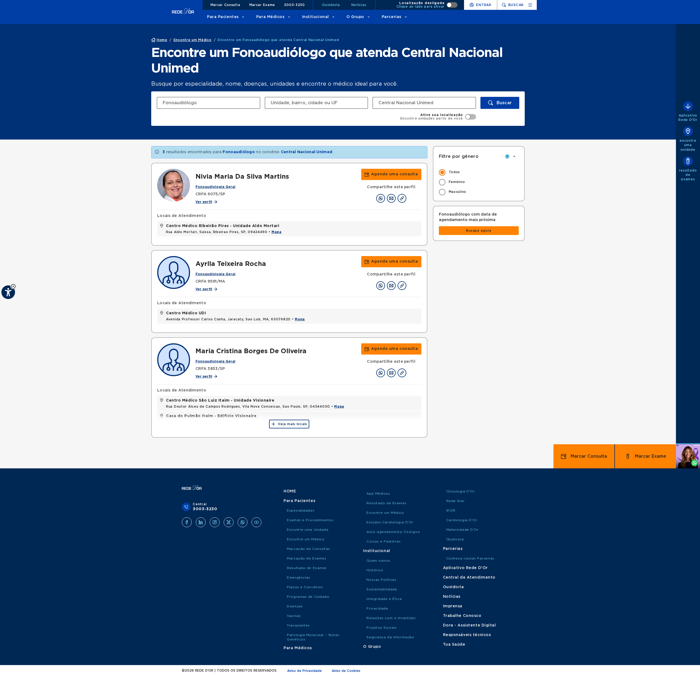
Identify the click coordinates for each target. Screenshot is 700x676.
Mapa (277, 232)
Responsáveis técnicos (467, 635)
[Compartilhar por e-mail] (391, 198)
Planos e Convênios (305, 587)
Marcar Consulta (225, 5)
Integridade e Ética (384, 598)
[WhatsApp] (242, 522)
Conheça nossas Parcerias (470, 558)
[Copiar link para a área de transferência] (402, 198)
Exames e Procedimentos (310, 520)
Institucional (315, 17)
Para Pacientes (223, 17)
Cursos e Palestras (383, 541)
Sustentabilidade (381, 589)
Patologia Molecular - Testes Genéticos (313, 637)
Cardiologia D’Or (461, 520)
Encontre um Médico (305, 539)
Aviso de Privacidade (304, 670)
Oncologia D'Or (460, 491)
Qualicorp (455, 539)
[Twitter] (228, 522)
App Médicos (378, 493)
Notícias (358, 5)
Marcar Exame (262, 5)
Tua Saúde (454, 644)
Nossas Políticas (381, 579)
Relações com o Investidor (391, 618)
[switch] (427, 4)
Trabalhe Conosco (462, 616)
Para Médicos (270, 17)
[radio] (479, 172)
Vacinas (294, 615)
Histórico (374, 570)
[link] (391, 174)
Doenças (295, 606)
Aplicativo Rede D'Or (465, 568)
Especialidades (300, 510)
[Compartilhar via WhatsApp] (380, 198)
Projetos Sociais (381, 627)
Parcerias (391, 17)
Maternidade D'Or (462, 529)
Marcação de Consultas (308, 548)
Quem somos (378, 560)
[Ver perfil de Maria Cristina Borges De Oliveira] (173, 359)
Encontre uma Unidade (307, 529)
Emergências (298, 577)
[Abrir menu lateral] (530, 5)
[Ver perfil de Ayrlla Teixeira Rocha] (173, 272)
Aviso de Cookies (346, 670)
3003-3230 (294, 5)
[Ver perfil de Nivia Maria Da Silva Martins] (173, 185)
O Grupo (355, 17)
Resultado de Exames (307, 568)
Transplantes (298, 625)
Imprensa (452, 606)
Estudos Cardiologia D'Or (389, 522)
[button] (13, 286)
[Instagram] (214, 522)
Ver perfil (204, 202)
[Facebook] (186, 522)
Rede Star (455, 501)
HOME (290, 491)
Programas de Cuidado (308, 596)
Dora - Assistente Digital (469, 625)
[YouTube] (256, 522)
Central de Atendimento (469, 577)
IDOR (451, 510)
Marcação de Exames (306, 558)
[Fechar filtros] (514, 156)
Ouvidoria (331, 5)
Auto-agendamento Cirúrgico (393, 531)
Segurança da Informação (390, 637)
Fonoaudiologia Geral (215, 186)
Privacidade (377, 608)
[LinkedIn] (200, 522)
